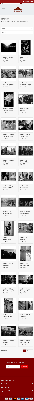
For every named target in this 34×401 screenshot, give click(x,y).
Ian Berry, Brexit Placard (24, 109)
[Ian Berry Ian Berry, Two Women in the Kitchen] (25, 47)
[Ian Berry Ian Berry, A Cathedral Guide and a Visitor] (25, 150)
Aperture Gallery (10, 21)
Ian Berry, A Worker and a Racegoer (7, 238)
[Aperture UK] (20, 9)
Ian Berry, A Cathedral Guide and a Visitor (25, 161)
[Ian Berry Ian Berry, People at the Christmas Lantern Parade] (8, 99)
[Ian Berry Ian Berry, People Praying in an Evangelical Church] (25, 124)
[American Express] (23, 398)
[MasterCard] (14, 398)
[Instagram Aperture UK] (20, 372)
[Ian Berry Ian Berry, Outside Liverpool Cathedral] (25, 305)
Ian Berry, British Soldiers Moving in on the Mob (25, 84)
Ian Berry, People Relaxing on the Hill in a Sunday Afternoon (25, 341)
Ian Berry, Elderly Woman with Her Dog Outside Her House (8, 187)
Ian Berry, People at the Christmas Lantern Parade (8, 109)
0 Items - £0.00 (29, 1)
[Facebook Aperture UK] (13, 372)
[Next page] (31, 350)
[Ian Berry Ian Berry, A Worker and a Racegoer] (8, 228)
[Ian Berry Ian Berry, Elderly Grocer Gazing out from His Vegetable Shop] (8, 279)
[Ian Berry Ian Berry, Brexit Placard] (25, 99)
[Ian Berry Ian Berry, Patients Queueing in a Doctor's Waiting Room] (25, 176)
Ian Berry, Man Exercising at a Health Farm (24, 264)
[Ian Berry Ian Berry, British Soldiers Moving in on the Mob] (25, 73)
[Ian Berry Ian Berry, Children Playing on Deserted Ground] (8, 150)
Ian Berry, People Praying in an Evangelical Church (25, 135)
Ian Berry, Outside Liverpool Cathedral (25, 316)
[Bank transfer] (31, 398)
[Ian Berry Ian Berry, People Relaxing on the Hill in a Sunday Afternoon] (25, 331)
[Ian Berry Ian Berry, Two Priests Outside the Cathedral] (8, 202)
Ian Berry (27, 21)
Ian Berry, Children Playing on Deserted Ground (8, 161)
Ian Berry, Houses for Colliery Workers (8, 58)
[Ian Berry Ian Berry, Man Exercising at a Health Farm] (25, 253)
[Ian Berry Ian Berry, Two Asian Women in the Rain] (8, 305)
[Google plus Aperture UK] (17, 372)
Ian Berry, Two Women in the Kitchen (24, 58)
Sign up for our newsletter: (17, 362)
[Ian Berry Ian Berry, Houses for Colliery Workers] (8, 47)
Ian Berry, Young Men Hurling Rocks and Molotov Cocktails (8, 84)
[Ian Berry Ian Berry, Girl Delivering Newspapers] (25, 228)
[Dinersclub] (27, 398)
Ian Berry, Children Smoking (8, 341)
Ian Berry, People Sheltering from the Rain (25, 212)
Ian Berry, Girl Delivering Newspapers (24, 238)
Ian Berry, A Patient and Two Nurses (8, 135)
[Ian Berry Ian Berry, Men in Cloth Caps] (8, 253)
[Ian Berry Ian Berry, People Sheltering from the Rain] (25, 202)
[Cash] (6, 398)
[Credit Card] (10, 398)
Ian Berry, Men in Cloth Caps (8, 264)
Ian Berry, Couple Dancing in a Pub (25, 290)
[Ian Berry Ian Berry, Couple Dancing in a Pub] (25, 279)
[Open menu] (3, 9)
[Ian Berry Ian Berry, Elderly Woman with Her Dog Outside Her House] (8, 176)
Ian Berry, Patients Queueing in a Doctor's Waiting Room (25, 187)
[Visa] (19, 398)
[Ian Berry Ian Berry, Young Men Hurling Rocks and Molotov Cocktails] (8, 73)
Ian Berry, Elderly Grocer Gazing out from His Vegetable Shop (8, 290)
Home (2, 21)
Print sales (20, 21)
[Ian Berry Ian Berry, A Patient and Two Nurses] (8, 124)
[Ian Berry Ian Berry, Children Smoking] (8, 331)
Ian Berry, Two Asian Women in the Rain (7, 316)
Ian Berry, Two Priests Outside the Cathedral (7, 212)
